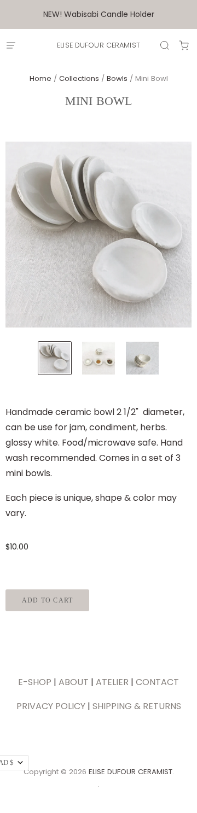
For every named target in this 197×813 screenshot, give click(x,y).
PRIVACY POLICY (50, 706)
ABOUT (74, 682)
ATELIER (112, 682)
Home (40, 78)
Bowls (117, 78)
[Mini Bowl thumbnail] (54, 358)
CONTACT (157, 682)
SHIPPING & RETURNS (136, 706)
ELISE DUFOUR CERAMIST (98, 45)
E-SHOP (34, 682)
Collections (79, 78)
